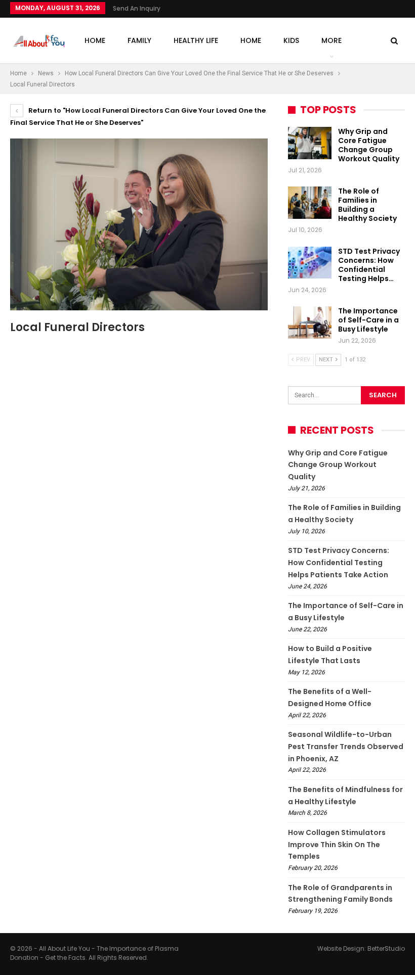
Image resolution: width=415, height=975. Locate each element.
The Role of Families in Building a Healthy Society (367, 204)
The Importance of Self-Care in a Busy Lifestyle (368, 320)
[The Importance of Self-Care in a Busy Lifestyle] (309, 322)
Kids (291, 40)
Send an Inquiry (136, 8)
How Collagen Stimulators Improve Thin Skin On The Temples (337, 844)
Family (139, 40)
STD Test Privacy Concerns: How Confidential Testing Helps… (369, 265)
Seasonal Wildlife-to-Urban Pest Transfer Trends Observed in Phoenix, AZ (345, 746)
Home (95, 40)
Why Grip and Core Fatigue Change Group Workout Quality (368, 145)
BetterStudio (386, 948)
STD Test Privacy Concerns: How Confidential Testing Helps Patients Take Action (338, 562)
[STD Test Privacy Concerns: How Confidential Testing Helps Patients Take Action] (309, 263)
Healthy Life (196, 40)
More (331, 40)
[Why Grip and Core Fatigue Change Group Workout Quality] (309, 143)
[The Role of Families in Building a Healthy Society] (309, 203)
